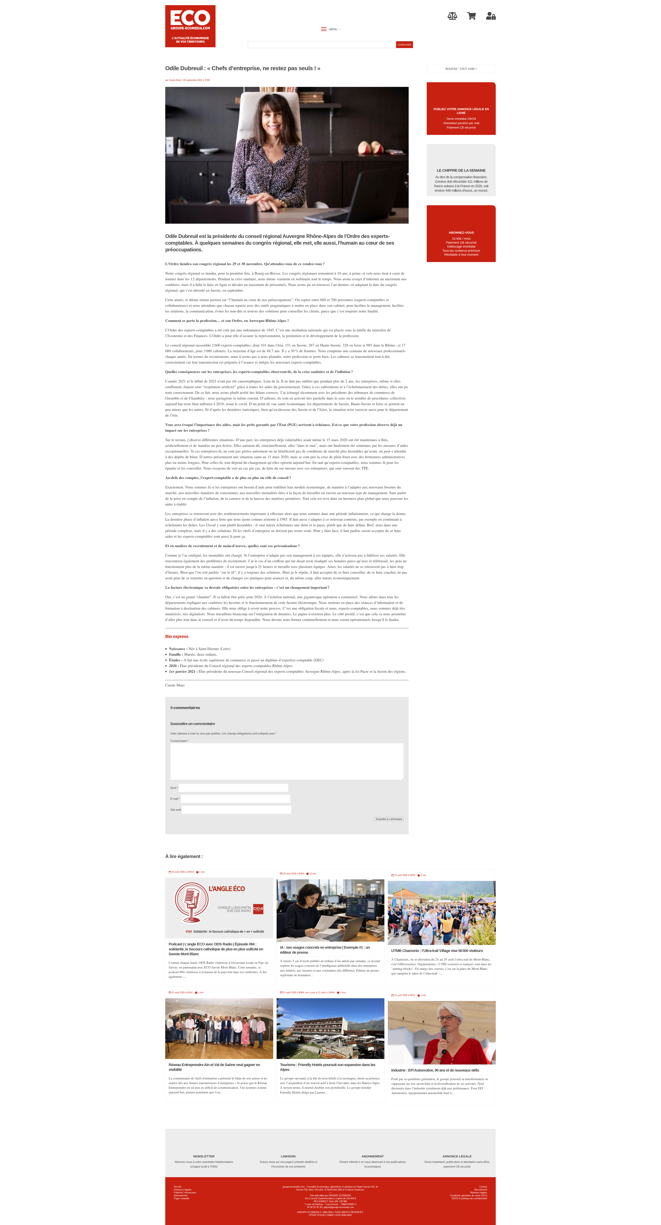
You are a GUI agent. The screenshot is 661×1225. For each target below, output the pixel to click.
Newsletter (203, 1156)
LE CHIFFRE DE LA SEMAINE (461, 170)
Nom (174, 787)
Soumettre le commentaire (389, 819)
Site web (175, 809)
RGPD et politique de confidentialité (469, 1198)
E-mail (175, 798)
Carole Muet (175, 80)
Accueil (177, 1186)
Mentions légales (478, 1192)
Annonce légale (457, 1156)
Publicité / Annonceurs (185, 1192)
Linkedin (288, 1156)
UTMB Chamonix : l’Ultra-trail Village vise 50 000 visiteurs (437, 951)
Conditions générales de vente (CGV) (468, 1195)
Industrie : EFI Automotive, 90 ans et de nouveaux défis (435, 1070)
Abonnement (373, 1156)
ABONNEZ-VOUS (461, 232)
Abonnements (181, 1195)
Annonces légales (183, 1189)
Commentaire (179, 740)
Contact (483, 1186)
